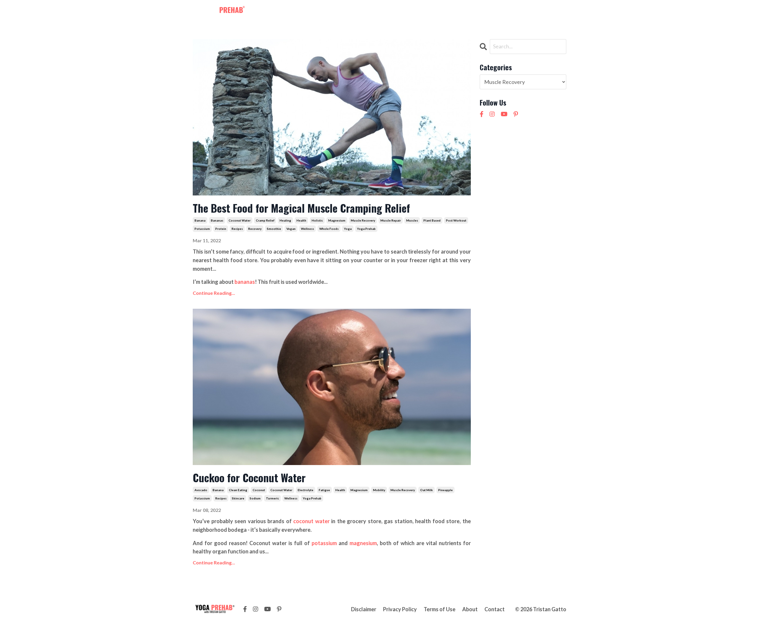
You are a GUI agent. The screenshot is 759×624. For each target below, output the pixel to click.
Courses (402, 11)
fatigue (324, 490)
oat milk (426, 490)
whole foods (329, 228)
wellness (307, 228)
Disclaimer (363, 609)
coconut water (240, 220)
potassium (202, 228)
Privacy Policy (400, 609)
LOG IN (554, 11)
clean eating (238, 490)
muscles (412, 220)
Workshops (372, 11)
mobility (379, 490)
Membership (337, 11)
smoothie (274, 228)
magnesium (336, 220)
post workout (456, 220)
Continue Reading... (214, 293)
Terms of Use (439, 609)
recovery (254, 228)
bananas (217, 220)
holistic (317, 220)
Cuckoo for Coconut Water (249, 477)
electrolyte (305, 490)
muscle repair (390, 220)
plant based (432, 220)
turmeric (272, 498)
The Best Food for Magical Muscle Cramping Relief (301, 207)
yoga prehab (366, 228)
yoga (348, 228)
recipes (237, 228)
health (301, 220)
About (426, 11)
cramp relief (265, 220)
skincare (238, 498)
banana (199, 220)
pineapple (445, 490)
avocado (200, 490)
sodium (255, 498)
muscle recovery (363, 220)
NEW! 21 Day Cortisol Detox (500, 11)
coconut (259, 490)
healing (285, 220)
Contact (450, 11)
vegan (291, 228)
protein (220, 228)
